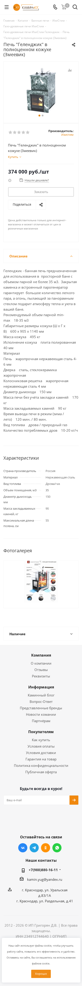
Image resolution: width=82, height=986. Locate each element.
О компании (41, 663)
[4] (23, 132)
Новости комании (41, 714)
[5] (28, 132)
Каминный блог (41, 695)
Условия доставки (41, 752)
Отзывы (41, 669)
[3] (19, 132)
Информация (41, 687)
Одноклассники (45, 847)
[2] (15, 132)
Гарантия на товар (41, 759)
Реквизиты (41, 676)
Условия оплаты (41, 746)
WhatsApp (57, 847)
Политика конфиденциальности (41, 765)
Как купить (41, 739)
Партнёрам (41, 720)
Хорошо (41, 974)
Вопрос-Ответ (41, 701)
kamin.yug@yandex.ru (44, 879)
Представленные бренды (41, 708)
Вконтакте (22, 847)
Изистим (67, 135)
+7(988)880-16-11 (43, 869)
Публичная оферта (41, 772)
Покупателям (41, 731)
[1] (10, 132)
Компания (41, 655)
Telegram (34, 847)
